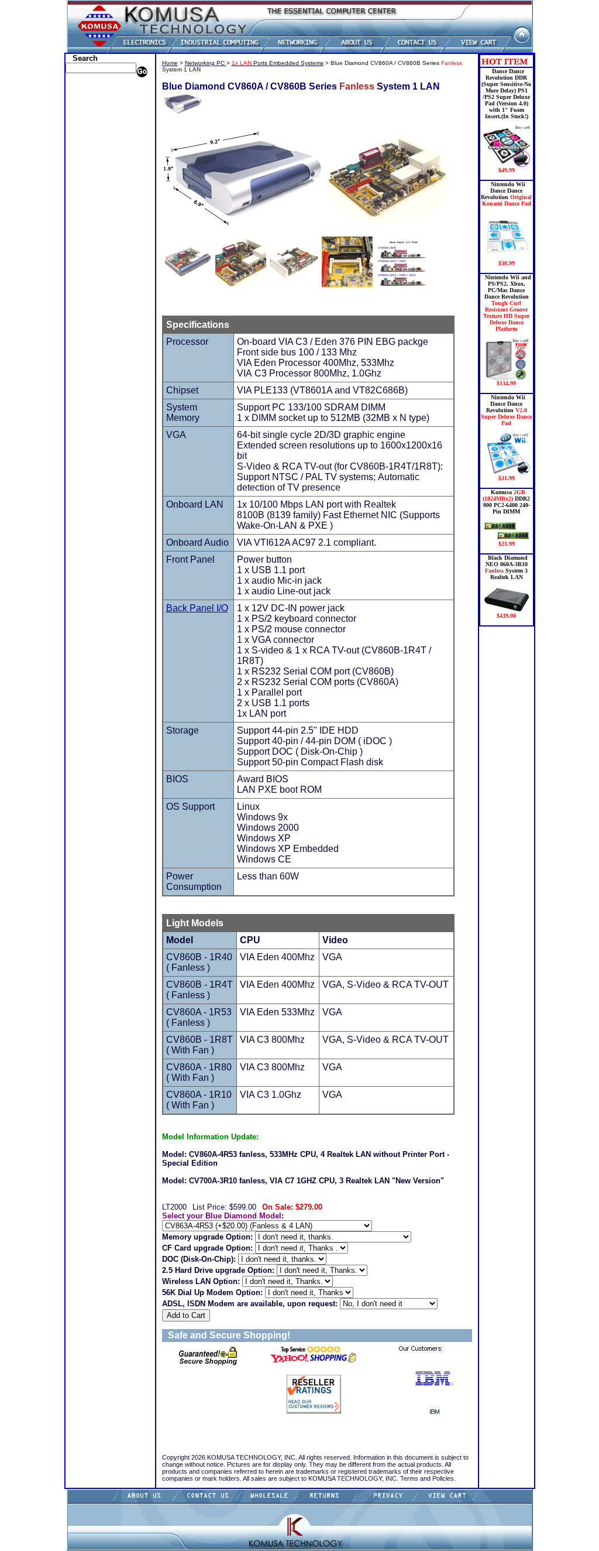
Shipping (82, 248)
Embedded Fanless (96, 169)
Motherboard (88, 204)
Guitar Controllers (96, 283)
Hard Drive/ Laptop (98, 151)
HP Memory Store (95, 107)
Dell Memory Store (96, 98)
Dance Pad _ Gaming (100, 133)
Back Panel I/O (197, 608)
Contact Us (85, 300)
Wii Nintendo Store (97, 239)
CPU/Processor (90, 125)
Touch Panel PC (92, 221)
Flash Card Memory (98, 177)
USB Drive (84, 265)
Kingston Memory (95, 116)
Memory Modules (94, 186)
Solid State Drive (93, 256)
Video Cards (87, 230)
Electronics (84, 160)
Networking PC (91, 212)
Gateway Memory (95, 274)
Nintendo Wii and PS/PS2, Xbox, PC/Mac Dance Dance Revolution (507, 330)
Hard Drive (85, 142)
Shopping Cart (90, 291)
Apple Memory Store (99, 89)
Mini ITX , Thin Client (102, 195)
